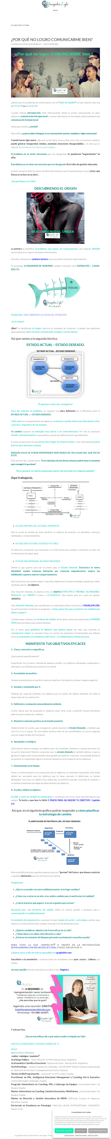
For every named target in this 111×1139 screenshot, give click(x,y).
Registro (64, 969)
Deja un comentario (50, 44)
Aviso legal (43, 1135)
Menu (55, 10)
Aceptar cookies (64, 1131)
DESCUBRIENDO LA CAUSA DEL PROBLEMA (45, 314)
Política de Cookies (93, 1135)
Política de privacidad (81, 1135)
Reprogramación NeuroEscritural (34, 947)
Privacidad (52, 1135)
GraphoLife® (55, 4)
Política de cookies (69, 1135)
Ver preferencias (98, 1131)
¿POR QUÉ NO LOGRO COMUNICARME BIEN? (52, 39)
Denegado (81, 1131)
